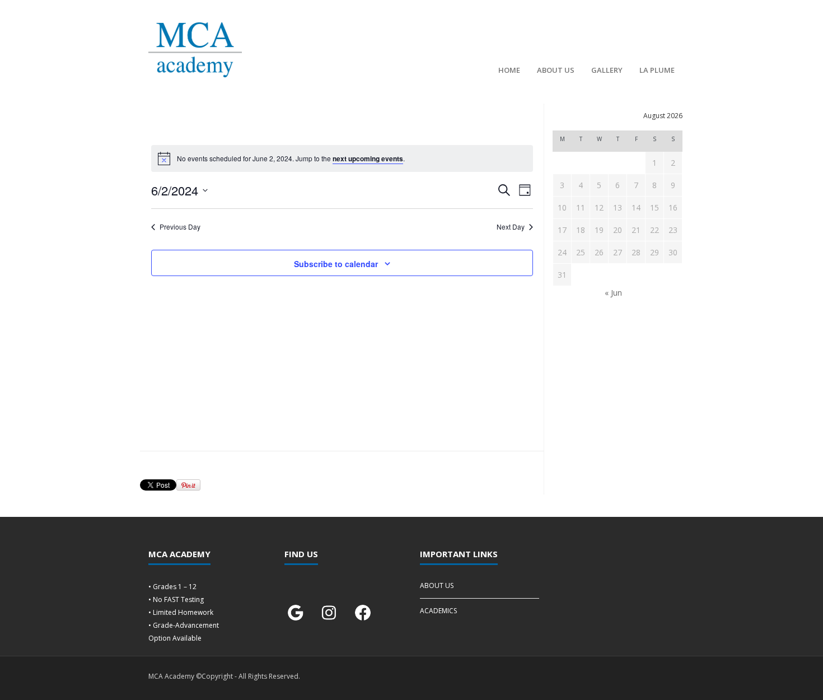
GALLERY (607, 70)
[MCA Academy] (195, 49)
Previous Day (180, 226)
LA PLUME (657, 70)
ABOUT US (555, 70)
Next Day (511, 226)
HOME (509, 70)
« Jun (613, 292)
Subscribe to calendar (336, 263)
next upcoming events (368, 158)
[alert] (342, 158)
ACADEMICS (438, 610)
